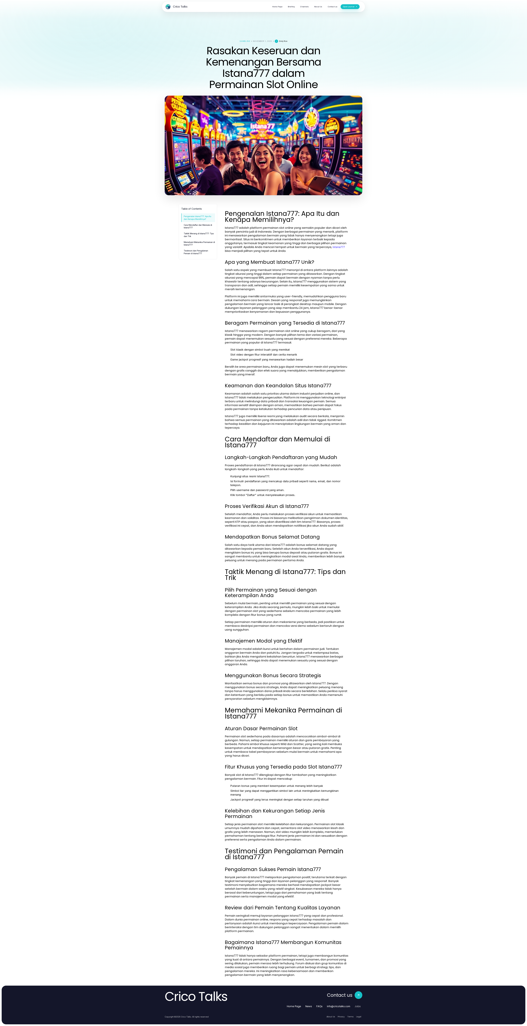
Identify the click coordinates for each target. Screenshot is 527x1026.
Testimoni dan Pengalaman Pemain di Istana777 (196, 251)
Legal (358, 1016)
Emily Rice (283, 41)
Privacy (341, 1016)
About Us (330, 1016)
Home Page (294, 1006)
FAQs (319, 1006)
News (308, 1006)
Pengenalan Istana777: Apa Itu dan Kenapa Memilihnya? (197, 217)
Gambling (245, 41)
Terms (350, 1016)
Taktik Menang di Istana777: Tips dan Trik (199, 234)
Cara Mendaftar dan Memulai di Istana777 (198, 226)
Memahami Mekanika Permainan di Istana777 (199, 243)
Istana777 (339, 247)
